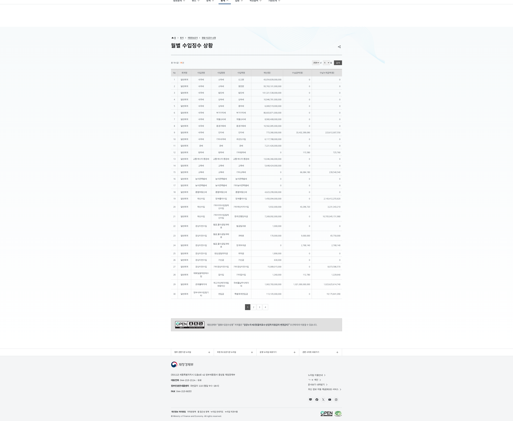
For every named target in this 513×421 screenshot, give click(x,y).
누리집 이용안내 (315, 375)
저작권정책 (191, 412)
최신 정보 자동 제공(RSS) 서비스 (323, 389)
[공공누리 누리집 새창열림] (326, 414)
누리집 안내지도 (217, 412)
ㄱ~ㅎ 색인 (313, 379)
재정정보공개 (193, 38)
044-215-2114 (187, 380)
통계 (181, 38)
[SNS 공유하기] (339, 46)
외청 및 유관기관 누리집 (226, 352)
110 (201, 386)
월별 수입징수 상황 (209, 38)
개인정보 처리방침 (178, 412)
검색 (338, 63)
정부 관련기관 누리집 (182, 352)
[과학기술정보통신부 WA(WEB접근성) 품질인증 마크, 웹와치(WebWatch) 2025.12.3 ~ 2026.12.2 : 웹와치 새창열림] (338, 414)
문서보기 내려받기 (316, 384)
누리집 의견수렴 (231, 412)
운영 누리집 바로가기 (268, 352)
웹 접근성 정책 (203, 412)
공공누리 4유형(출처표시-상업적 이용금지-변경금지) (189, 324)
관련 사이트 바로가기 (310, 352)
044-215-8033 (184, 391)
